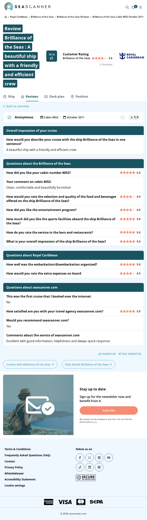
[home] (6, 17)
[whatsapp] (89, 457)
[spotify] (99, 467)
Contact (10, 461)
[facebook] (80, 457)
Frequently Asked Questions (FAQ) (27, 455)
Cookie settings (15, 485)
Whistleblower (14, 473)
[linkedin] (89, 467)
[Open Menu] (140, 7)
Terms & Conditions (18, 449)
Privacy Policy (14, 467)
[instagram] (99, 457)
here (95, 421)
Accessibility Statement (20, 479)
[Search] (127, 7)
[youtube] (109, 457)
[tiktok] (80, 467)
